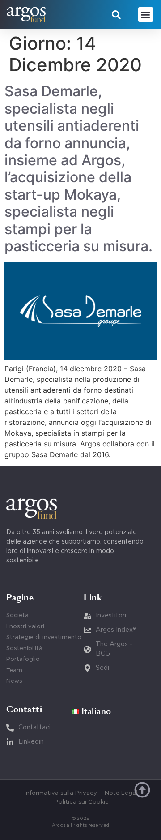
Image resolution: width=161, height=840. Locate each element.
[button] (116, 15)
